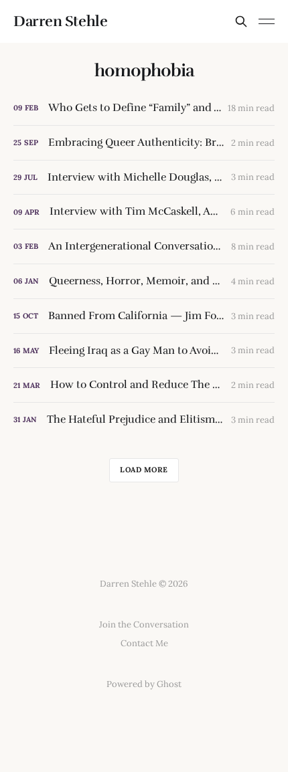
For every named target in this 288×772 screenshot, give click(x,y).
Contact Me (144, 643)
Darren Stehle (60, 21)
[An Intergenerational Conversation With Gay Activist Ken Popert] (144, 246)
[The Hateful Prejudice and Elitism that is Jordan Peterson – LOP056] (144, 420)
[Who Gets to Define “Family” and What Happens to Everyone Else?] (144, 108)
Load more (144, 469)
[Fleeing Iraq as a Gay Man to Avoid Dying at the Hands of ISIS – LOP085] (144, 351)
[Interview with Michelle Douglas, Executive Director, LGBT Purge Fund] (144, 178)
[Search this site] (241, 21)
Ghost (169, 684)
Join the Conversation (144, 624)
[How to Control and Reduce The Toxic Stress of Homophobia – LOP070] (144, 385)
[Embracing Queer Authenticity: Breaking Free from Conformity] (144, 143)
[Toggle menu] (267, 21)
